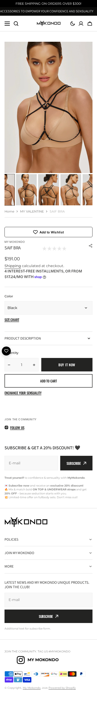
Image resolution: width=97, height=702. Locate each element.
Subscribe (74, 463)
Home (9, 211)
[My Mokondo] (48, 23)
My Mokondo (32, 687)
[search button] (16, 23)
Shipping (13, 266)
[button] (72, 23)
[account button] (81, 23)
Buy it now (66, 364)
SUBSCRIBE (46, 616)
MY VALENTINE (32, 211)
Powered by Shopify (62, 687)
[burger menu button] (7, 23)
